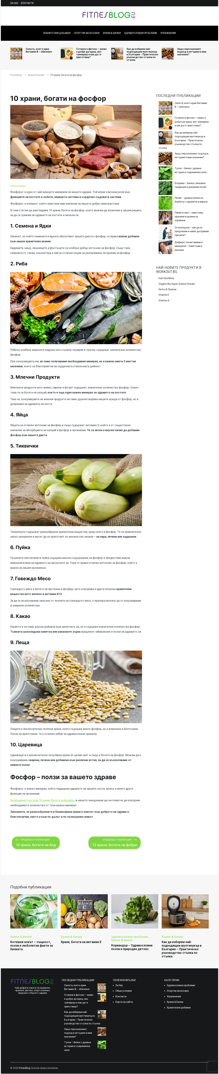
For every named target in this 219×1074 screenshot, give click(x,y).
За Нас (14, 3)
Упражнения (168, 33)
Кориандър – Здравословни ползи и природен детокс (131, 947)
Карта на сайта (124, 1002)
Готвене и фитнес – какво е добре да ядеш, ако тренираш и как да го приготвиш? (91, 53)
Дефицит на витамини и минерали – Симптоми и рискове (189, 246)
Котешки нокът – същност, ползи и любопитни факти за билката (31, 945)
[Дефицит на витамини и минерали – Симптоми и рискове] (165, 247)
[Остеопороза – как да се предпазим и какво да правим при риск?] (165, 233)
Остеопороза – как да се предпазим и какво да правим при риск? (192, 231)
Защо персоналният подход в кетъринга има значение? (191, 52)
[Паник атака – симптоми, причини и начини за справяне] (165, 218)
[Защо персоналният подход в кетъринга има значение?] (165, 159)
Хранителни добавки (56, 33)
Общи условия (123, 990)
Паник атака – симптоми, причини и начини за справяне (189, 216)
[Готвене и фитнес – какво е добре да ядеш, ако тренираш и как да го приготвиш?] (165, 123)
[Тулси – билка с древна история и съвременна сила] (165, 173)
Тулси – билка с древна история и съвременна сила (191, 170)
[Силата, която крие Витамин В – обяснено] (165, 108)
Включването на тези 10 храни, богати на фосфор (42, 800)
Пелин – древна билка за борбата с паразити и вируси (191, 200)
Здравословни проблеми (140, 33)
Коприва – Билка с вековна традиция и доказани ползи (190, 185)
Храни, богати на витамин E (81, 942)
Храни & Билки (112, 33)
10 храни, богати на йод (36, 843)
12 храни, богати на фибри (114, 843)
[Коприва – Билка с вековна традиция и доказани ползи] (165, 188)
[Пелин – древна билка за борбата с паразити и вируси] (165, 203)
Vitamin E (164, 294)
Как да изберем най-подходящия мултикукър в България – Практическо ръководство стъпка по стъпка (142, 54)
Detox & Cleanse (167, 289)
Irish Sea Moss (166, 278)
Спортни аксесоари (86, 33)
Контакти (27, 3)
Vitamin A (164, 300)
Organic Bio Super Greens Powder (177, 283)
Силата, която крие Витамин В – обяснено (39, 50)
